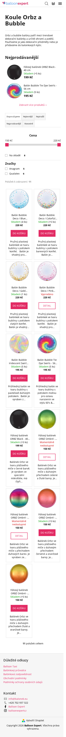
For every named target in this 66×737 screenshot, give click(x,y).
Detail (47, 305)
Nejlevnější (28, 116)
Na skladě (17, 155)
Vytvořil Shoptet (35, 720)
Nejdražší (40, 116)
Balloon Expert (16, 706)
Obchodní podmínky (14, 678)
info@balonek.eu (18, 698)
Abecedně (28, 123)
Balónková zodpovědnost (17, 674)
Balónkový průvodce (14, 670)
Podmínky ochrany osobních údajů (22, 682)
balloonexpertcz (17, 710)
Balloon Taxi (10, 666)
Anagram (16, 168)
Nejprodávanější (14, 123)
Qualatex (16, 173)
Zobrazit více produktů (32, 104)
